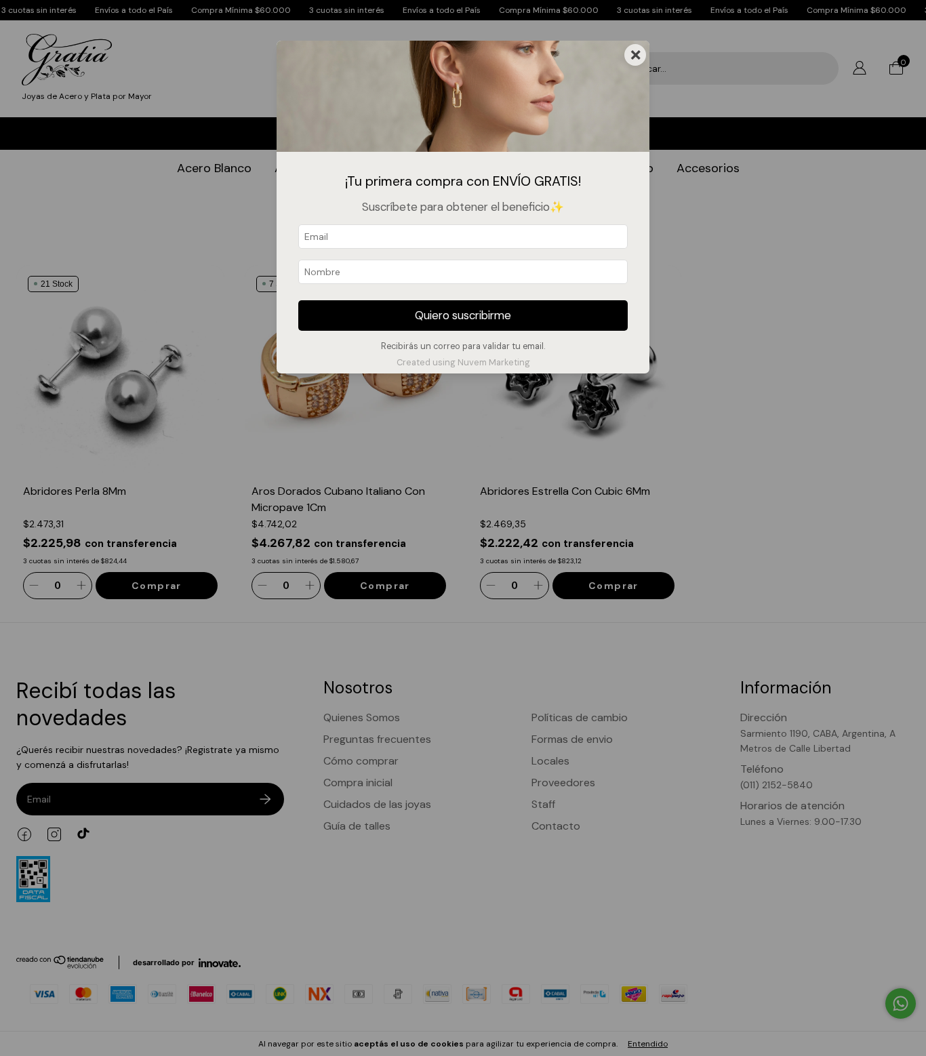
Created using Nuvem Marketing (463, 362)
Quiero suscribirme (463, 315)
